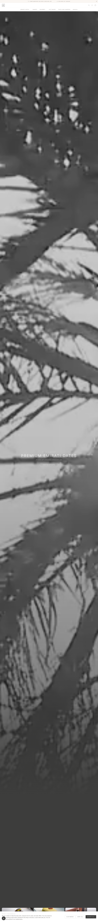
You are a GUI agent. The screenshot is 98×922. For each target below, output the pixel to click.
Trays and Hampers (64, 9)
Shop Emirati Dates (49, 464)
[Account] (92, 5)
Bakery (35, 9)
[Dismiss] (96, 1)
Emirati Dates (24, 9)
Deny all (80, 916)
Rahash (75, 9)
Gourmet (42, 9)
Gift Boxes (52, 9)
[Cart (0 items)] (95, 5)
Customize (70, 916)
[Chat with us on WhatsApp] (4, 918)
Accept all (91, 916)
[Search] (89, 5)
